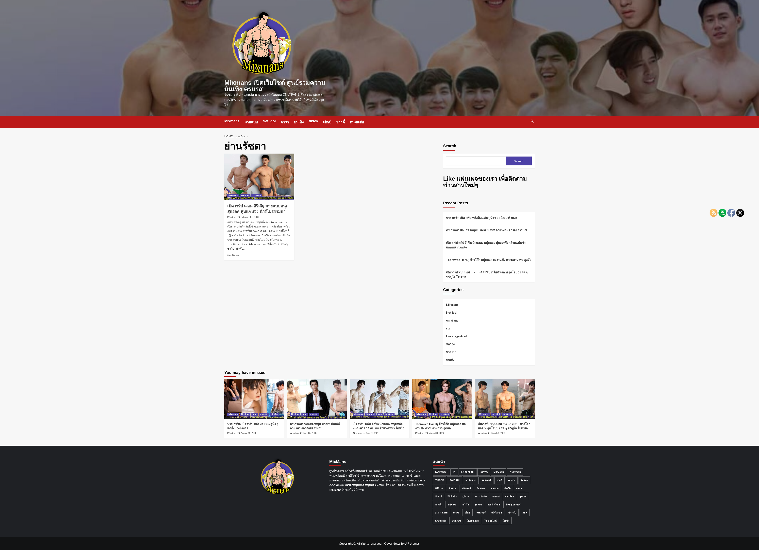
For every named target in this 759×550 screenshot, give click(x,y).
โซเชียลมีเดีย (472, 520)
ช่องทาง (511, 480)
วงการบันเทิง (481, 496)
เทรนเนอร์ (481, 512)
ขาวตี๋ (340, 122)
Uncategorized (456, 336)
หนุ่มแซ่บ (357, 122)
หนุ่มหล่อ (452, 504)
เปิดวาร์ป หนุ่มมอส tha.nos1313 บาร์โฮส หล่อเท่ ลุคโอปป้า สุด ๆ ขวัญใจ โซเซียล (487, 274)
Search (449, 146)
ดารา (285, 122)
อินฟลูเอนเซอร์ (513, 504)
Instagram (467, 472)
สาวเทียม (509, 496)
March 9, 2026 (498, 433)
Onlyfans (515, 472)
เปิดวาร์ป (512, 512)
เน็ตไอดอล (496, 512)
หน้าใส (465, 504)
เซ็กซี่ (327, 122)
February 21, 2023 (250, 217)
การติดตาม (470, 480)
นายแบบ (251, 122)
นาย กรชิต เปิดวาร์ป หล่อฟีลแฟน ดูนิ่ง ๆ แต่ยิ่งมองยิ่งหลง (481, 217)
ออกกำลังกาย (493, 504)
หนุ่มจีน (438, 504)
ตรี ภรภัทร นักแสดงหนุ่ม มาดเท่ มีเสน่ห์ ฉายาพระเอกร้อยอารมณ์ (486, 230)
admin (233, 217)
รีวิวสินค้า (452, 496)
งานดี (499, 480)
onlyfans (452, 320)
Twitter (454, 480)
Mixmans (232, 121)
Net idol (269, 121)
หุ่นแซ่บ (478, 504)
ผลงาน (519, 488)
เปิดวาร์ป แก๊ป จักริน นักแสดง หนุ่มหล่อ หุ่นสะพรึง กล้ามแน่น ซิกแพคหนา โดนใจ (486, 245)
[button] (532, 121)
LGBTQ (484, 472)
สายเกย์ (495, 496)
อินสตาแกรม (441, 512)
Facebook (441, 472)
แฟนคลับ (456, 520)
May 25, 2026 (309, 433)
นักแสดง (481, 488)
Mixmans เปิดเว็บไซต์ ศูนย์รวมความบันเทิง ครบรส (274, 85)
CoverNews (392, 543)
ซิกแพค (524, 480)
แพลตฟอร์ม (440, 520)
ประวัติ (507, 488)
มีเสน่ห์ (438, 496)
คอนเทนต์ (486, 480)
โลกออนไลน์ (490, 520)
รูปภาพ (465, 496)
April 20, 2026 (372, 433)
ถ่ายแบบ (452, 488)
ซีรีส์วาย (439, 488)
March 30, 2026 (436, 433)
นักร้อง (450, 344)
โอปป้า (505, 520)
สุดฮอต (522, 496)
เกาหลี (456, 512)
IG (454, 472)
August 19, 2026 (248, 433)
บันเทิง (299, 122)
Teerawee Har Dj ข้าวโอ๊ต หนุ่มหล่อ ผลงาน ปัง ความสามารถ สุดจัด (488, 259)
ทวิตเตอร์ (466, 488)
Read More (233, 255)
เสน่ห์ (524, 512)
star (449, 328)
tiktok (313, 121)
